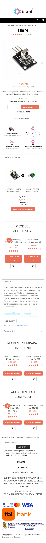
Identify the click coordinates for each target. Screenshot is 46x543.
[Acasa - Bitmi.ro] (23, 11)
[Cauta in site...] (43, 20)
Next (42, 61)
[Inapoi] (2, 26)
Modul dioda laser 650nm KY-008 (33, 357)
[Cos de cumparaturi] (37, 20)
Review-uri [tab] (9, 331)
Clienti (22, 467)
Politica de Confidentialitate (16, 455)
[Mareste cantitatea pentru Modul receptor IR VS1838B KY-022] (17, 107)
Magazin (22, 462)
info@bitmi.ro (24, 491)
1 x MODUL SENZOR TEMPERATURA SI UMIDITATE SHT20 (32, 190)
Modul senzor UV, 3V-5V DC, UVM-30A (13, 240)
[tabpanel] (23, 59)
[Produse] (3, 21)
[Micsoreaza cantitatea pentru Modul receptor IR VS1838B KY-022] (9, 107)
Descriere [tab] (7, 282)
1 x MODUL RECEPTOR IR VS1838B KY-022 (14, 190)
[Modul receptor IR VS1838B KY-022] (23, 59)
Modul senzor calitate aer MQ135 (33, 240)
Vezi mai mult (10, 321)
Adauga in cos (30, 107)
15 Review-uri (28, 34)
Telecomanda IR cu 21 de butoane (12, 357)
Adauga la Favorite (22, 118)
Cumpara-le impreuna (23, 209)
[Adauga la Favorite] (13, 266)
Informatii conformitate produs (16, 325)
